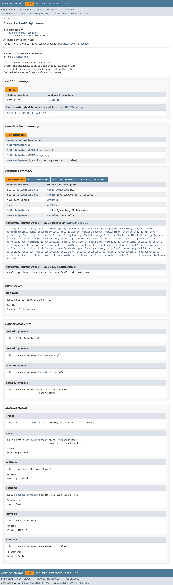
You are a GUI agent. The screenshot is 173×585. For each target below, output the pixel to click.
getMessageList (124, 238)
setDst (81, 251)
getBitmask (147, 231)
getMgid (33, 241)
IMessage (83, 43)
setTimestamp (40, 255)
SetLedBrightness (18, 145)
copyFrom (125, 228)
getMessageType (16, 241)
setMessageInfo (126, 251)
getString (13, 245)
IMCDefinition (39, 150)
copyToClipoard (143, 228)
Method (45, 13)
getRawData (96, 241)
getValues (152, 245)
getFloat (105, 235)
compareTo (111, 228)
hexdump (23, 248)
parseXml (98, 248)
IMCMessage (67, 43)
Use (37, 4)
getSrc (142, 241)
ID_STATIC (53, 100)
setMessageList (148, 251)
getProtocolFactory (74, 241)
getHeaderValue (137, 235)
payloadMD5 (139, 248)
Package (18, 4)
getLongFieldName (29, 238)
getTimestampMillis (67, 245)
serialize (155, 248)
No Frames (53, 9)
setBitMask (67, 251)
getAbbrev (73, 231)
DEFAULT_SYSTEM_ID (43, 113)
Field (25, 13)
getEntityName (68, 235)
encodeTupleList (48, 231)
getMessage (67, 238)
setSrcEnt (23, 255)
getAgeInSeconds (92, 231)
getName (52, 200)
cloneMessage (75, 228)
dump (32, 231)
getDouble (25, 235)
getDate (11, 235)
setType (83, 255)
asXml (41, 228)
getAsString (130, 231)
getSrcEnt (155, 241)
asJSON (11, 228)
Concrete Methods (93, 179)
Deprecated (55, 4)
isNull (35, 248)
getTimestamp (44, 245)
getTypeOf (107, 245)
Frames (41, 9)
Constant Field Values (21, 309)
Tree (44, 4)
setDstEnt (94, 251)
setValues (110, 255)
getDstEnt (50, 235)
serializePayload (47, 251)
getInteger (156, 235)
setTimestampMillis (63, 255)
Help (75, 4)
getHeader (119, 235)
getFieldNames (88, 235)
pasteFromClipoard (118, 248)
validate (12, 258)
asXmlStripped (56, 228)
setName (52, 210)
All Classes (72, 9)
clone (50, 189)
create (51, 194)
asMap (31, 228)
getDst (38, 235)
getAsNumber (112, 231)
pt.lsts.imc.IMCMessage (22, 32)
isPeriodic (48, 248)
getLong (11, 238)
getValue (52, 205)
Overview (6, 4)
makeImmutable (67, 248)
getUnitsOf (123, 245)
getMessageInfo (102, 238)
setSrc (11, 255)
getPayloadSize (49, 241)
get (63, 231)
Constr (34, 13)
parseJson (84, 248)
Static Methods (38, 179)
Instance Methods (65, 179)
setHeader (109, 251)
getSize (110, 241)
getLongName (50, 238)
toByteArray (126, 255)
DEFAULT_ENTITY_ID (18, 113)
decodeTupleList (17, 231)
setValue (52, 215)
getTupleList (90, 245)
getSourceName (126, 241)
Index (67, 4)
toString (159, 255)
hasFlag (11, 248)
